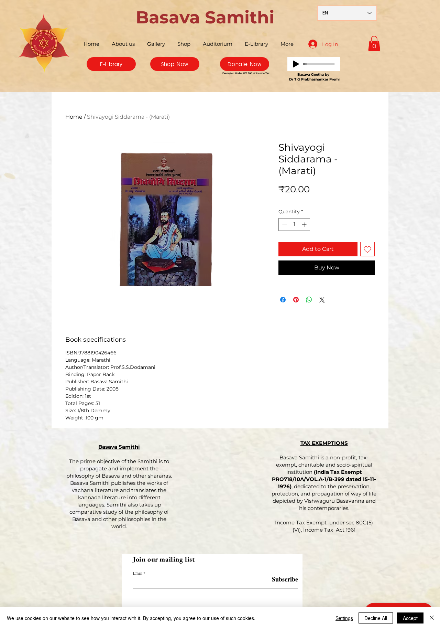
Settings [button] (344, 618)
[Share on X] (322, 300)
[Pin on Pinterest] (296, 300)
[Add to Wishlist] (367, 249)
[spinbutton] (294, 224)
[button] (374, 43)
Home (73, 117)
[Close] (432, 617)
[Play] (296, 64)
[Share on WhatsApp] (309, 300)
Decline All (375, 618)
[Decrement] (283, 224)
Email (137, 573)
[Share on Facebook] (283, 300)
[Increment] (304, 224)
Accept (410, 618)
